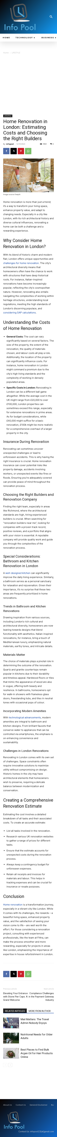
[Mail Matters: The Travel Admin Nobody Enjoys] (11, 1023)
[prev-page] (5, 1065)
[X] (13, 151)
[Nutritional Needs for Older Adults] (11, 1038)
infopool (10, 144)
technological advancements (25, 717)
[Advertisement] (28, 84)
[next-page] (10, 1065)
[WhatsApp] (28, 151)
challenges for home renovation (21, 263)
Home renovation (12, 904)
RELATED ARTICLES (15, 1011)
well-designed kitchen (17, 573)
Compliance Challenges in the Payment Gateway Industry (41, 996)
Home (6, 52)
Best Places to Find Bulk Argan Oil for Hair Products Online (37, 1053)
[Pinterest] (21, 151)
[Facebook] (6, 151)
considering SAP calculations (19, 312)
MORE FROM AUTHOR (40, 1011)
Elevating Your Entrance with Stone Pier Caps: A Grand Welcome (15, 996)
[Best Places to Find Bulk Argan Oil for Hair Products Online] (11, 1053)
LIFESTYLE (16, 52)
